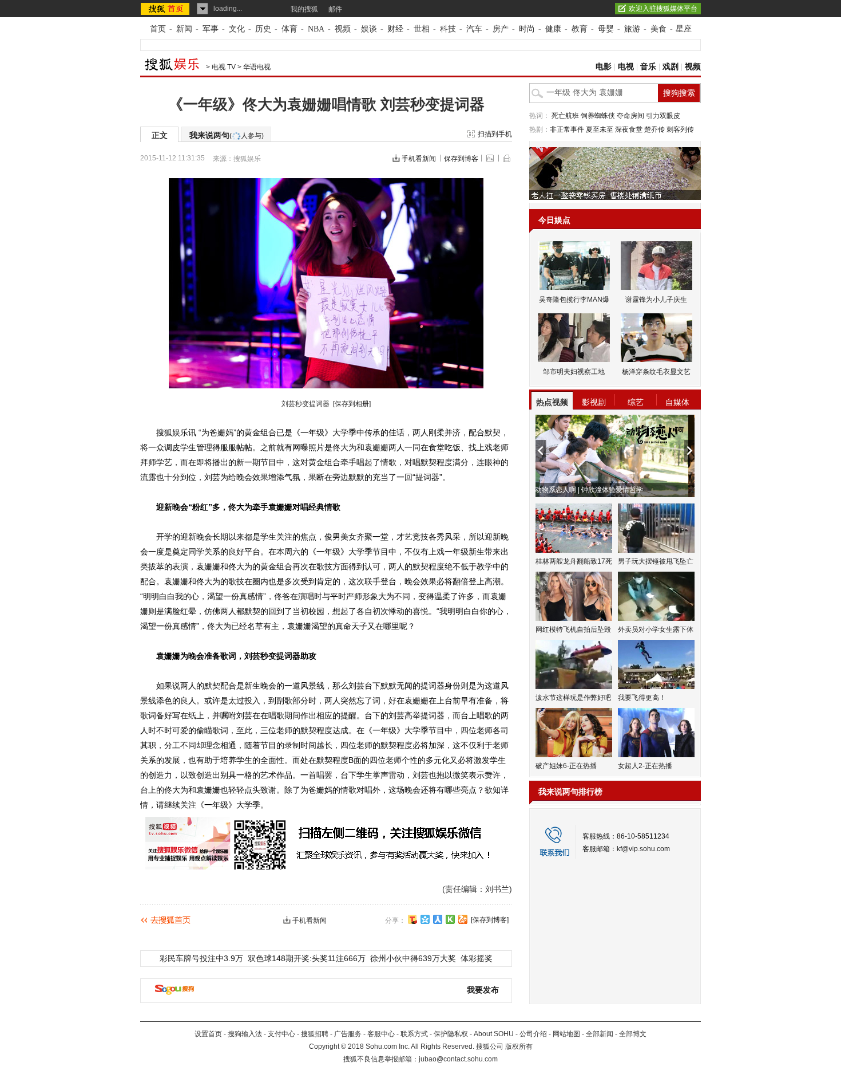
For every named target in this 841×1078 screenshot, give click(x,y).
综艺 (636, 402)
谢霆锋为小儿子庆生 (656, 300)
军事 (211, 29)
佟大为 (344, 447)
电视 (626, 66)
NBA (316, 29)
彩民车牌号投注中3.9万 (201, 958)
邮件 (335, 9)
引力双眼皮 (663, 116)
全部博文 (632, 1034)
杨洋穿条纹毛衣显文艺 (656, 372)
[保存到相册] (352, 404)
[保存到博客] (490, 920)
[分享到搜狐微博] (412, 919)
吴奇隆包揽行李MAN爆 (574, 300)
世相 (422, 29)
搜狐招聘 (314, 1034)
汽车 (474, 29)
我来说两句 (226, 135)
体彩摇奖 (477, 958)
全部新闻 (599, 1034)
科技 (448, 29)
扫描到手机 (495, 134)
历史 (263, 29)
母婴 (606, 29)
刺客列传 (680, 129)
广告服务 (348, 1034)
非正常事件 (567, 129)
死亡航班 (565, 116)
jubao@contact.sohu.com (458, 1059)
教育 (580, 29)
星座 (684, 29)
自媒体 (677, 402)
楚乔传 (654, 129)
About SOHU (494, 1034)
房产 (501, 29)
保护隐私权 (451, 1034)
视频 (343, 29)
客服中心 (381, 1034)
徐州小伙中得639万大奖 (413, 958)
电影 (604, 66)
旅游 (632, 29)
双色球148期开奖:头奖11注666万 (307, 958)
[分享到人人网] (437, 919)
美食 (658, 29)
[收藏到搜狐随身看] (450, 919)
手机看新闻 (419, 159)
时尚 (527, 29)
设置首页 (208, 1034)
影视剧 (594, 402)
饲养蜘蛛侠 (598, 116)
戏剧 (671, 66)
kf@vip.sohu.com (643, 849)
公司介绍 (533, 1034)
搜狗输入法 (245, 1034)
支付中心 (281, 1034)
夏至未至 (599, 129)
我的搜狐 (304, 9)
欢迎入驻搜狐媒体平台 (663, 9)
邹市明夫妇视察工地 (574, 372)
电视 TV (224, 67)
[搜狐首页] (166, 8)
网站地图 (566, 1034)
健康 (553, 29)
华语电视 (257, 67)
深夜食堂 (628, 129)
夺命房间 (630, 116)
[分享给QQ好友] (425, 919)
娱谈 (369, 29)
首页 (158, 29)
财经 (395, 29)
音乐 (648, 66)
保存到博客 (461, 159)
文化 (237, 29)
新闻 (184, 29)
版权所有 (519, 1046)
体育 (289, 29)
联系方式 (414, 1034)
